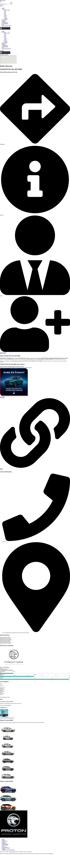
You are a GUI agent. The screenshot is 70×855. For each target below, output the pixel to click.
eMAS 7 (5, 41)
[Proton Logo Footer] (13, 837)
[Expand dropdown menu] (5, 32)
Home (3, 31)
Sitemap (3, 848)
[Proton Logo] (5, 29)
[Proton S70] (8, 755)
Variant (1, 668)
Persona (5, 38)
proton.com (51, 853)
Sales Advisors (4, 42)
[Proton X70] (8, 771)
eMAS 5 (5, 40)
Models (3, 32)
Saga (5, 37)
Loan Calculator (5, 46)
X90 (5, 35)
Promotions (4, 44)
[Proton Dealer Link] (14, 395)
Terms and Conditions (6, 847)
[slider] (14, 673)
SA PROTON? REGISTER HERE (8, 849)
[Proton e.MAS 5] (8, 809)
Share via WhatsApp (9, 701)
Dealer (4, 353)
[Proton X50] (8, 763)
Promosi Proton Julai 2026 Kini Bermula (7, 717)
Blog (3, 47)
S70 (5, 36)
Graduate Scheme (5, 45)
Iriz (5, 39)
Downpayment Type (3, 669)
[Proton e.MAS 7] (8, 801)
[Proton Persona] (8, 748)
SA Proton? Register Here (6, 48)
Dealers (3, 43)
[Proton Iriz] (8, 740)
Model (1, 667)
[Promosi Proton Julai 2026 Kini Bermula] (4, 716)
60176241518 (2, 397)
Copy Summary (2, 701)
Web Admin (2, 396)
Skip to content (2, 0)
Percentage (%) (2, 670)
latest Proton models (8, 722)
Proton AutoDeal (8, 705)
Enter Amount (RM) (9, 670)
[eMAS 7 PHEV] (8, 792)
